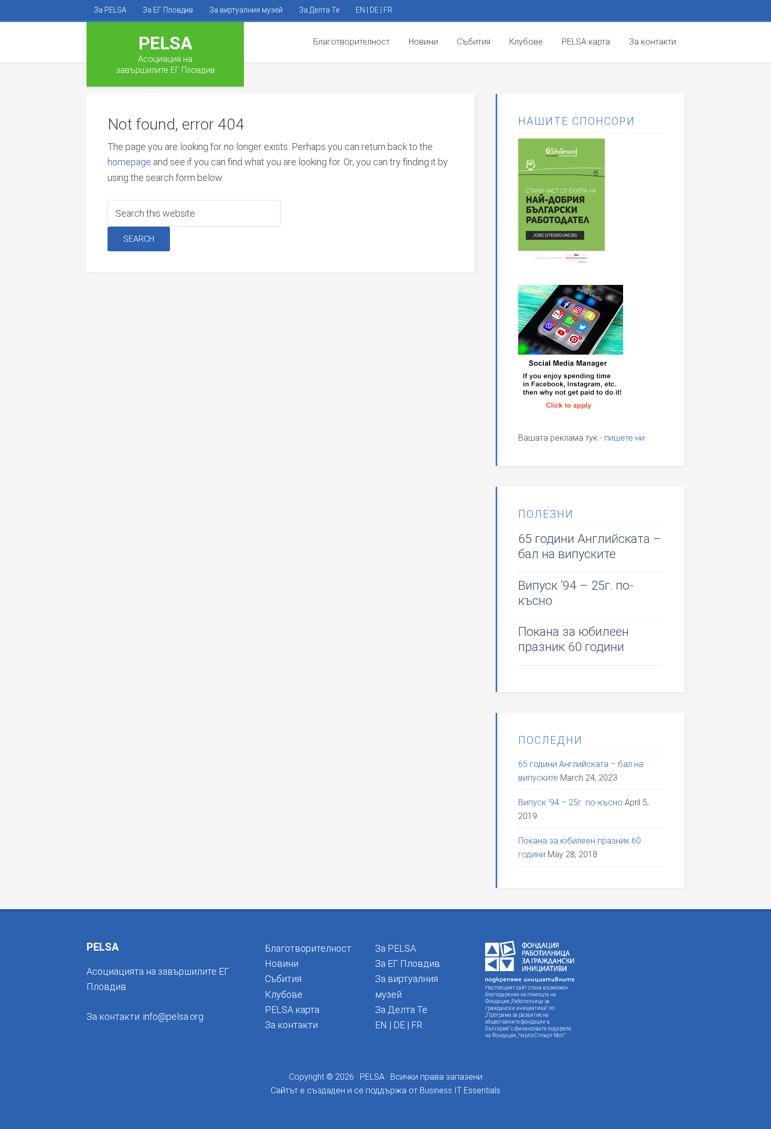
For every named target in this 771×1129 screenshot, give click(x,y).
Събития (283, 978)
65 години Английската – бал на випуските (589, 546)
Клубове (284, 994)
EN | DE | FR (398, 1024)
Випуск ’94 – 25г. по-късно (570, 802)
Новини (281, 963)
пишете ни (624, 438)
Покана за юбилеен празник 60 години (573, 639)
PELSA (165, 43)
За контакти (291, 1024)
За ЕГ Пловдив (407, 963)
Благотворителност (308, 948)
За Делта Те (401, 1009)
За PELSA (395, 948)
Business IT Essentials (460, 1090)
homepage (129, 161)
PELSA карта (292, 1009)
